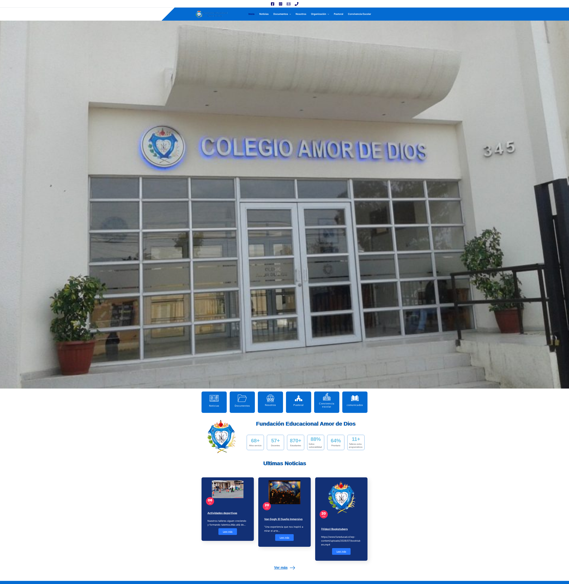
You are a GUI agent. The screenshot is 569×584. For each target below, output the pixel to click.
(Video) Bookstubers (334, 529)
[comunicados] (355, 398)
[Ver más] (292, 567)
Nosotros (301, 13)
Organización (318, 13)
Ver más (281, 567)
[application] (289, 14)
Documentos (280, 13)
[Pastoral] (298, 398)
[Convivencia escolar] (326, 396)
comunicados (355, 405)
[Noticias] (214, 398)
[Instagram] (280, 4)
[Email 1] (288, 4)
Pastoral (338, 13)
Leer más (227, 531)
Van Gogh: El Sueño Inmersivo (283, 519)
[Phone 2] (296, 4)
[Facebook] (272, 4)
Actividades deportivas (222, 513)
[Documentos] (242, 398)
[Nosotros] (270, 398)
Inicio (251, 13)
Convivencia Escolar (359, 13)
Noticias (264, 13)
